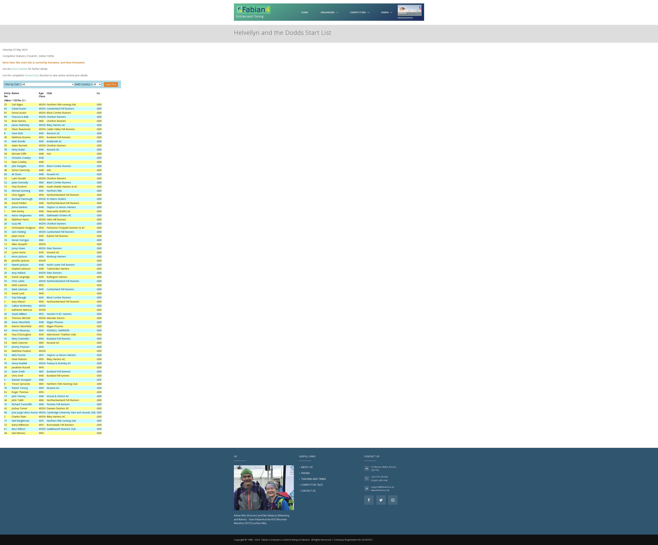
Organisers (328, 12)
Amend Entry (32, 75)
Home (304, 12)
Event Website (19, 68)
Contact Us (308, 490)
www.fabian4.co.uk (380, 490)
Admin (385, 12)
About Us (307, 467)
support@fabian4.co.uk (382, 487)
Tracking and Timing (313, 479)
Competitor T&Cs (312, 484)
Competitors (358, 12)
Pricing (305, 473)
